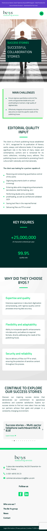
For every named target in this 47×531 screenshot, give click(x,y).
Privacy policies (21, 528)
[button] (41, 13)
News (5, 513)
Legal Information (9, 528)
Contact (6, 517)
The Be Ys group (10, 508)
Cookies (29, 528)
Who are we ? (9, 504)
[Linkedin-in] (26, 494)
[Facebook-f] (20, 494)
